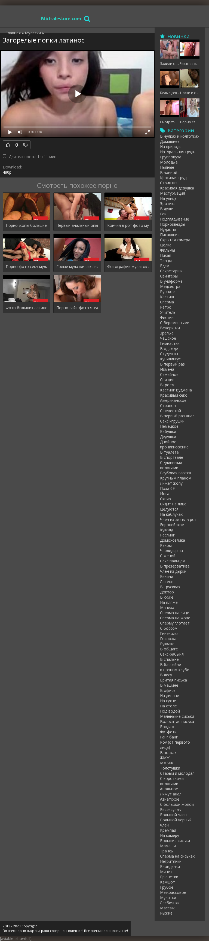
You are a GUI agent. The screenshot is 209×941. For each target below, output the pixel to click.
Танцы (166, 260)
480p (7, 172)
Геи (163, 213)
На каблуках (171, 514)
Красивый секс (173, 395)
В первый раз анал (177, 415)
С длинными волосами (171, 465)
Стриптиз (168, 182)
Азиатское (169, 799)
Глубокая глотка (175, 472)
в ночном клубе (174, 669)
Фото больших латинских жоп (26, 307)
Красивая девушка (177, 188)
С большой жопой (177, 804)
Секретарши (171, 270)
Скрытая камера (175, 239)
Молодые (169, 162)
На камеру (169, 835)
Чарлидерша (171, 550)
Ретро (165, 307)
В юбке (166, 597)
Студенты (169, 353)
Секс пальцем (172, 560)
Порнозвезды (172, 224)
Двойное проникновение (174, 444)
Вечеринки (170, 327)
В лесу (166, 674)
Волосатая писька (177, 721)
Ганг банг (169, 737)
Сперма (167, 301)
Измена (167, 369)
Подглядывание (174, 219)
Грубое (166, 887)
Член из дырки (173, 571)
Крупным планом (175, 478)
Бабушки (168, 431)
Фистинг (167, 317)
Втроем (167, 384)
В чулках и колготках (179, 136)
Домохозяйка (172, 540)
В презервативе (175, 566)
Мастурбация (172, 193)
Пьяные (167, 167)
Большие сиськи (175, 840)
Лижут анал (171, 794)
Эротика (168, 203)
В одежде (169, 348)
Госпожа (168, 638)
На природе (171, 146)
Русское (167, 291)
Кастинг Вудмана (176, 390)
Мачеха (167, 607)
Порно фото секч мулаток (26, 266)
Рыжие (166, 913)
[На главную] (61, 18)
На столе (168, 705)
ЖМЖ (165, 757)
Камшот (167, 882)
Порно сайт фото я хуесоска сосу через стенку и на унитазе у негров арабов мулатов (77, 307)
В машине (169, 685)
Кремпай (168, 830)
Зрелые (167, 333)
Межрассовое (173, 892)
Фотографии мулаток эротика (128, 266)
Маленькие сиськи (177, 716)
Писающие (170, 234)
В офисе (168, 690)
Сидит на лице (173, 503)
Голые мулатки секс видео (77, 266)
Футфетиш (170, 731)
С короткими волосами (172, 781)
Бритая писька (173, 680)
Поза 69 (167, 488)
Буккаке (167, 643)
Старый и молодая (177, 773)
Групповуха (170, 156)
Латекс (166, 581)
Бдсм (164, 265)
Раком (166, 545)
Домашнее (170, 141)
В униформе (171, 281)
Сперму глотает (175, 623)
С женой (168, 555)
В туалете (169, 452)
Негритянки (171, 861)
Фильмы (167, 250)
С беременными (174, 322)
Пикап (165, 255)
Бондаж (167, 726)
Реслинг (167, 535)
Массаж (167, 907)
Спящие (167, 379)
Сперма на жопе (175, 617)
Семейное (169, 374)
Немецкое (169, 426)
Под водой (170, 711)
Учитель (168, 312)
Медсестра (170, 286)
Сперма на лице (174, 612)
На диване (169, 695)
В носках (168, 752)
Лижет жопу (171, 483)
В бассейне (170, 664)
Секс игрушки (172, 421)
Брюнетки (169, 876)
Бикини (166, 576)
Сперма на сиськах (177, 856)
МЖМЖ (166, 762)
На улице (168, 198)
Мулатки (168, 897)
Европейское (172, 524)
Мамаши (168, 845)
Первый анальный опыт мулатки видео (77, 225)
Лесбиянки (170, 902)
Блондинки (170, 866)
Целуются (169, 509)
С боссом (168, 628)
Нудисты (168, 229)
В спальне (169, 659)
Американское (173, 400)
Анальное (169, 788)
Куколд (166, 529)
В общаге (169, 649)
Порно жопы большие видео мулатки (26, 225)
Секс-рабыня (172, 654)
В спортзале (171, 457)
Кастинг (167, 296)
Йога (164, 493)
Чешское (168, 338)
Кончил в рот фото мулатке (128, 225)
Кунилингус (170, 358)
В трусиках (170, 586)
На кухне (168, 700)
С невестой (170, 410)
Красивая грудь (174, 177)
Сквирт (166, 498)
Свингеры (169, 276)
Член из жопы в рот (178, 519)
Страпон (168, 405)
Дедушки (168, 436)
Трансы (167, 850)
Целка (165, 245)
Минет (166, 871)
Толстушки (170, 768)
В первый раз (172, 364)
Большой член (173, 814)
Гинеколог (169, 633)
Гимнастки (170, 343)
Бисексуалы (171, 809)
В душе (166, 208)
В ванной (168, 172)
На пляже (169, 602)
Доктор (167, 592)
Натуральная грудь (177, 151)
